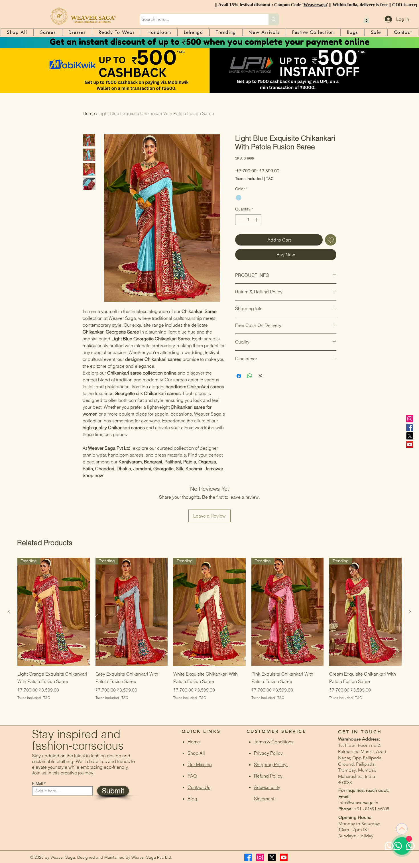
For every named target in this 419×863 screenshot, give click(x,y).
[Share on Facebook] (238, 376)
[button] (366, 19)
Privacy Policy (269, 753)
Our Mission (200, 764)
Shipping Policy (271, 764)
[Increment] (257, 220)
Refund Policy (269, 776)
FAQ (192, 776)
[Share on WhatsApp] (249, 376)
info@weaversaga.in (358, 802)
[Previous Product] (9, 611)
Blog (193, 798)
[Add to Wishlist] (330, 240)
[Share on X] (260, 376)
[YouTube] (409, 444)
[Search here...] (273, 19)
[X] (409, 435)
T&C (270, 178)
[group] (209, 636)
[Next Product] (409, 611)
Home (89, 113)
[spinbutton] (248, 220)
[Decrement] (239, 220)
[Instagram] (409, 418)
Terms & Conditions (274, 742)
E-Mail (37, 784)
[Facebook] (409, 427)
